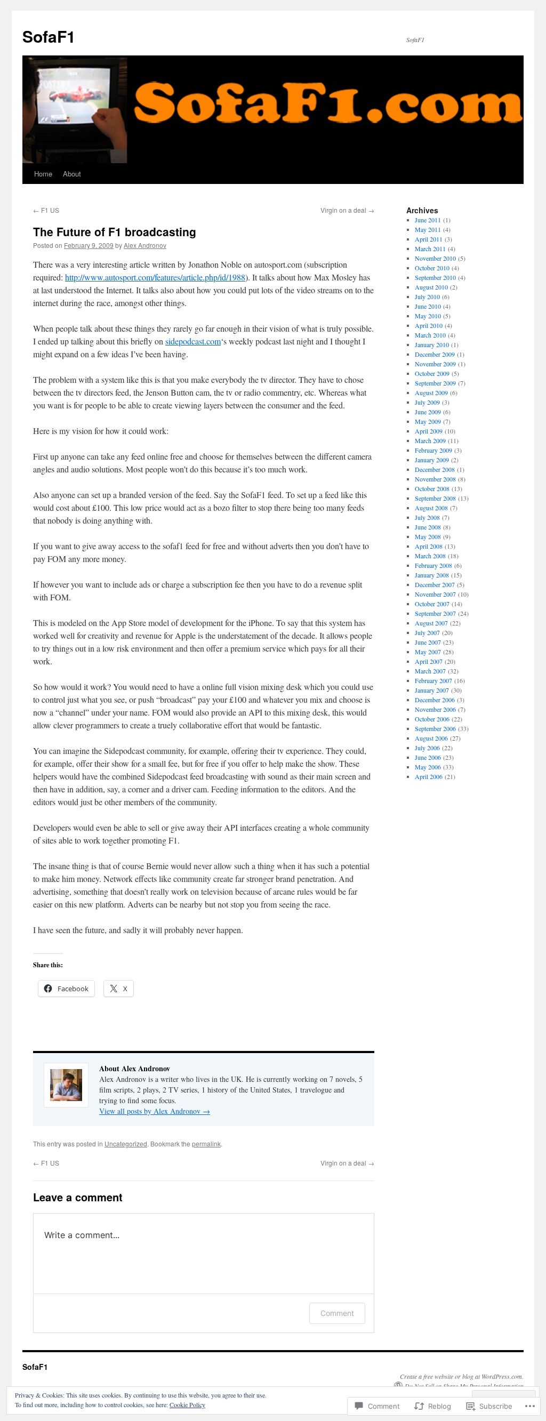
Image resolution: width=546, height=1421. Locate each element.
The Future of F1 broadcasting (114, 231)
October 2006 (432, 718)
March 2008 (430, 555)
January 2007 (432, 690)
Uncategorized (126, 1143)
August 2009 (431, 392)
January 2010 (432, 344)
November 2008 (435, 479)
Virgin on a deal (347, 209)
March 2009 (430, 440)
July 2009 (427, 402)
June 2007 (428, 642)
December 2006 (435, 699)
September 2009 (435, 383)
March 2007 (430, 671)
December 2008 (435, 469)
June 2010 (428, 306)
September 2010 (435, 277)
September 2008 (435, 498)
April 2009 (429, 431)
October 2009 (432, 373)
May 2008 (428, 536)
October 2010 (432, 267)
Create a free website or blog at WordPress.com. (462, 1376)
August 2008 (431, 507)
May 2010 (428, 315)
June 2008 (428, 527)
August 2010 (431, 287)
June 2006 (428, 757)
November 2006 (435, 709)
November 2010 (435, 258)
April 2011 (429, 239)
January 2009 (432, 459)
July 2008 (427, 517)
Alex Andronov (145, 245)
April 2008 (429, 546)
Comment (337, 1313)
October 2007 (432, 603)
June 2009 (428, 411)
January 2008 (432, 575)
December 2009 (435, 354)
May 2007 (428, 651)
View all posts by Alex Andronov (154, 1111)
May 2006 (428, 766)
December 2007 (435, 584)
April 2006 (429, 776)
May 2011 (428, 229)
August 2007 (431, 623)
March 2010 (430, 335)
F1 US (46, 209)
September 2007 (435, 613)
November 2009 (435, 363)
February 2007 (433, 680)
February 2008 (433, 565)
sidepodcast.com (193, 341)
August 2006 (431, 738)
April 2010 (429, 325)
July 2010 (427, 296)
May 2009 (428, 421)
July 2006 (427, 747)
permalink (206, 1143)
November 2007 (435, 594)
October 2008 (432, 488)
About (72, 173)
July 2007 (427, 632)
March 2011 (430, 248)
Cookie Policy (187, 1404)
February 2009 (433, 450)
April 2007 (429, 661)
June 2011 (428, 219)
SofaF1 (49, 36)
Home (43, 173)
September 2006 (435, 728)
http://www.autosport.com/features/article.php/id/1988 (155, 277)
